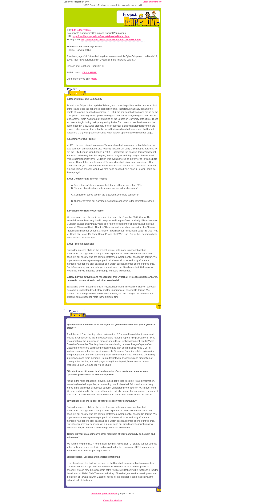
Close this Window (152, 2)
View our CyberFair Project (104, 493)
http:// (94, 78)
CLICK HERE (89, 72)
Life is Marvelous (81, 30)
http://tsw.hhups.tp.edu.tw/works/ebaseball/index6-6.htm (111, 39)
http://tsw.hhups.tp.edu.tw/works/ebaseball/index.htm (101, 36)
